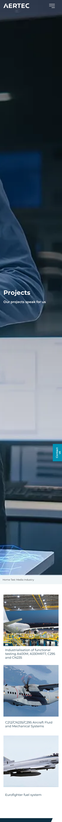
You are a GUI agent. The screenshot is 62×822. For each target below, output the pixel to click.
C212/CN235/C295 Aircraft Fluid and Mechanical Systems (28, 724)
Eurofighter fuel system (23, 795)
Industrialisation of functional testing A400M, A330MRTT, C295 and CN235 (30, 653)
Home (6, 579)
